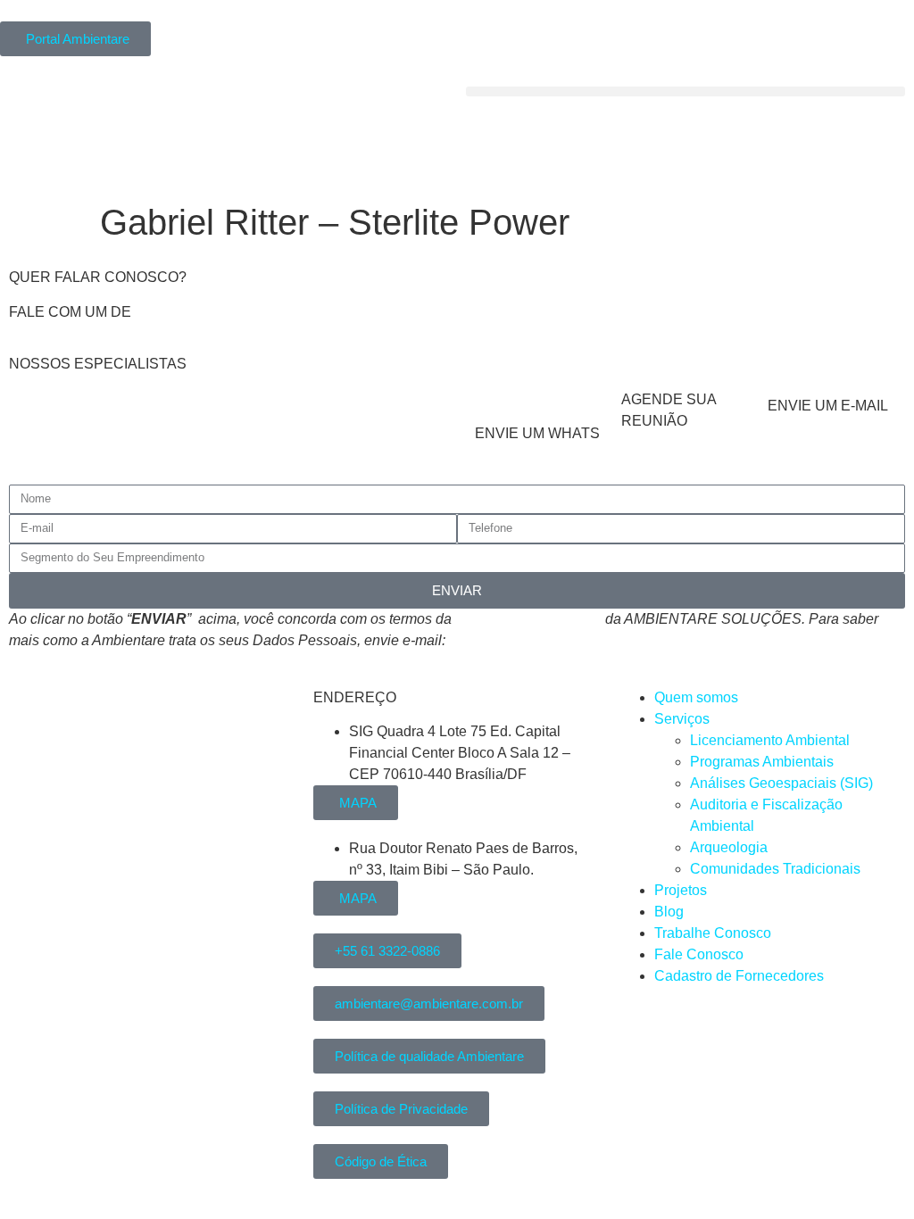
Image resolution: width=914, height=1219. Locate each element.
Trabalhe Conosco (712, 933)
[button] (685, 91)
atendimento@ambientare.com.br (554, 640)
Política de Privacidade (528, 618)
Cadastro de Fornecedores (739, 975)
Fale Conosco (699, 954)
